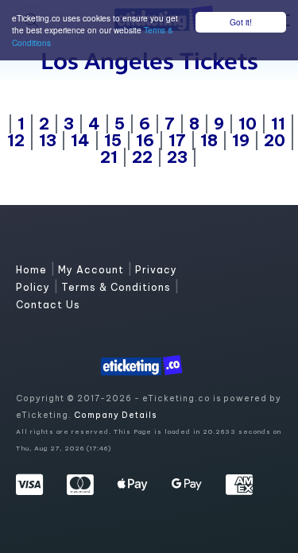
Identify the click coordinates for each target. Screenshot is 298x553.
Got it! (241, 22)
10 (247, 123)
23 (177, 157)
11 (278, 123)
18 (209, 140)
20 (274, 140)
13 (47, 140)
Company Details (115, 415)
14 (80, 140)
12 (16, 140)
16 (145, 140)
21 (109, 157)
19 (241, 140)
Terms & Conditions (117, 287)
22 (142, 157)
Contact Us (48, 305)
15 (113, 140)
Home (33, 270)
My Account (92, 270)
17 (177, 140)
